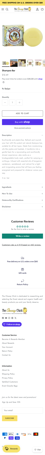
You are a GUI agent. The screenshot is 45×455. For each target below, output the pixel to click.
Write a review (22, 236)
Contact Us (6, 355)
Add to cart (22, 113)
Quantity (5, 97)
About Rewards (8, 343)
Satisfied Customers (10, 381)
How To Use (7, 193)
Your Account (7, 347)
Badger (7, 88)
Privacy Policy (7, 378)
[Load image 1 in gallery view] (22, 35)
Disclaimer (6, 206)
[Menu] (3, 9)
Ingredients (6, 187)
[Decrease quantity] (5, 102)
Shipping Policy (8, 374)
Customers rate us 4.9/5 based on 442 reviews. (21, 244)
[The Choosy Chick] (22, 9)
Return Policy (7, 351)
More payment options (22, 128)
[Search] (8, 9)
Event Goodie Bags (10, 385)
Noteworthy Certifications (12, 200)
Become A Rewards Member (13, 339)
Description (7, 135)
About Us (5, 370)
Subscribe (9, 418)
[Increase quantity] (19, 102)
